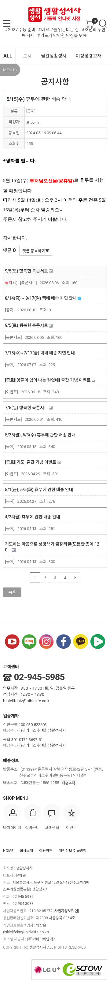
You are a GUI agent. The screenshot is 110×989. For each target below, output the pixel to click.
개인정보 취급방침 (72, 851)
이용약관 (46, 851)
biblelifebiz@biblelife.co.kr (27, 700)
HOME (8, 851)
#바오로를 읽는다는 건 (58, 29)
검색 (103, 24)
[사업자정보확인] (66, 911)
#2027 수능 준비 (20, 29)
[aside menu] (6, 23)
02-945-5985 (39, 677)
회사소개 (26, 851)
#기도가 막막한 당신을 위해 (62, 35)
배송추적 (68, 783)
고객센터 (11, 666)
